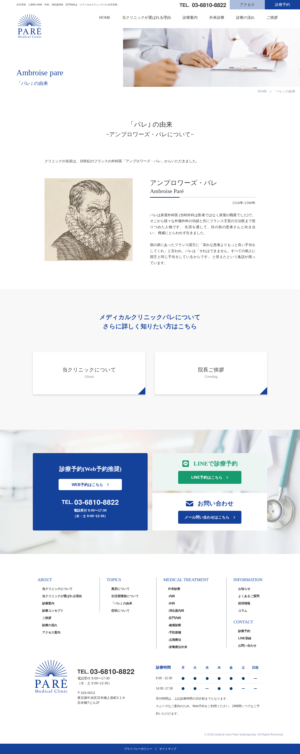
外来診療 (216, 17)
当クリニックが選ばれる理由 (146, 17)
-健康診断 (174, 625)
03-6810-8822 (96, 502)
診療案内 (190, 17)
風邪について (120, 589)
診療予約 (282, 5)
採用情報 (244, 603)
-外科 (171, 603)
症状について (120, 610)
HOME (104, 17)
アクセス (247, 5)
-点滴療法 (174, 639)
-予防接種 (174, 632)
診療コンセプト (53, 610)
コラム (242, 610)
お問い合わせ (247, 645)
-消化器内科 (176, 610)
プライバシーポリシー (138, 748)
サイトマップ (167, 748)
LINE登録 (244, 638)
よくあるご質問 (248, 596)
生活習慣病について (125, 596)
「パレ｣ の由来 (121, 603)
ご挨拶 (272, 17)
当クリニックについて (57, 589)
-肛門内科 (174, 618)
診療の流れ (245, 17)
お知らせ (244, 589)
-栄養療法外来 (177, 647)
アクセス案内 (51, 632)
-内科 (171, 596)
